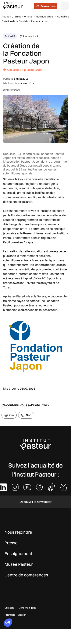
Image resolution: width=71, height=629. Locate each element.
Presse (11, 542)
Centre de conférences (26, 575)
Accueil (6, 16)
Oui (11, 415)
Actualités (63, 16)
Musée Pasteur (19, 564)
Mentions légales (27, 607)
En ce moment (23, 16)
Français (10, 614)
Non (28, 415)
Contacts (9, 607)
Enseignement (18, 553)
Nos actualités (44, 16)
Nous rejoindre (18, 532)
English (22, 614)
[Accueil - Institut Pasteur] (12, 5)
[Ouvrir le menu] (64, 6)
